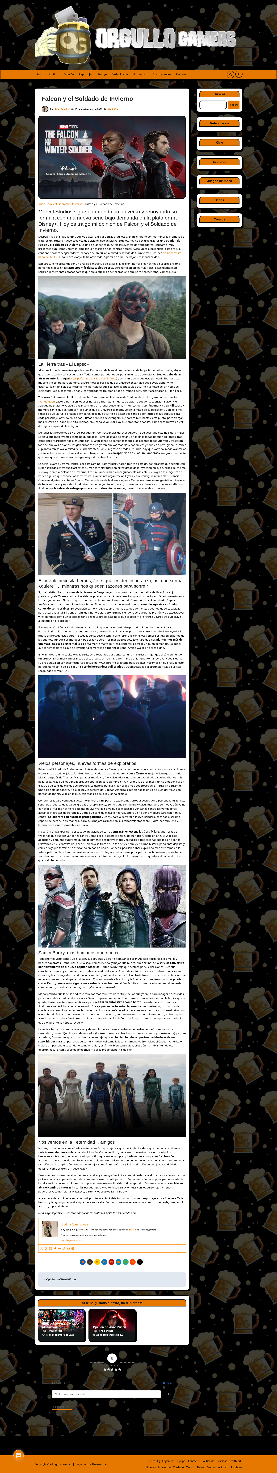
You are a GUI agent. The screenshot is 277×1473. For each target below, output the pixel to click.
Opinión (69, 74)
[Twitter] (41, 1248)
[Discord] (59, 1248)
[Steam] (64, 1248)
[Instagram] (50, 1248)
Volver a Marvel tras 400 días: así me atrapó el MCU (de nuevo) (60, 1324)
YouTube (178, 1467)
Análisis (54, 74)
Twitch (190, 1467)
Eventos (181, 74)
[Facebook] (55, 1248)
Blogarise (80, 1464)
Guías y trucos (162, 74)
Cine (219, 142)
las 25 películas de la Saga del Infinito (92, 378)
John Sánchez (62, 108)
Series (219, 200)
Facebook (236, 1467)
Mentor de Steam (217, 1467)
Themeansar (99, 1464)
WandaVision (46, 401)
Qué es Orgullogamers (160, 1461)
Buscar (219, 94)
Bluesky (151, 1467)
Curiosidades (120, 74)
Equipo (181, 1461)
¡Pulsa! (234, 105)
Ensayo (102, 74)
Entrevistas (140, 74)
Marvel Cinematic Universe (65, 204)
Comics (219, 219)
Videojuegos (219, 123)
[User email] (72, 1248)
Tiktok (200, 1467)
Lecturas (219, 161)
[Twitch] (46, 1248)
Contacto (193, 1461)
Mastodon (164, 1467)
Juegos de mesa (219, 181)
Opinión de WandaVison (61, 1279)
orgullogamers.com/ (72, 1240)
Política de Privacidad (214, 1461)
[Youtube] (68, 1248)
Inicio (40, 74)
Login (168, 1382)
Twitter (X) (236, 1461)
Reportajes (86, 74)
